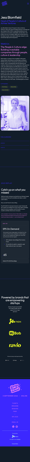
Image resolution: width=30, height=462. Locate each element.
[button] (27, 3)
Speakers (15, 406)
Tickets (15, 403)
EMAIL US (15, 422)
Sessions (15, 408)
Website (3, 147)
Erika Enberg (4, 86)
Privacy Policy (15, 443)
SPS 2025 (15, 417)
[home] (6, 3)
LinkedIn (3, 143)
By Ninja (18, 439)
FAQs (15, 411)
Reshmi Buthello (5, 89)
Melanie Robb (13, 86)
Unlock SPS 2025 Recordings (10, 261)
